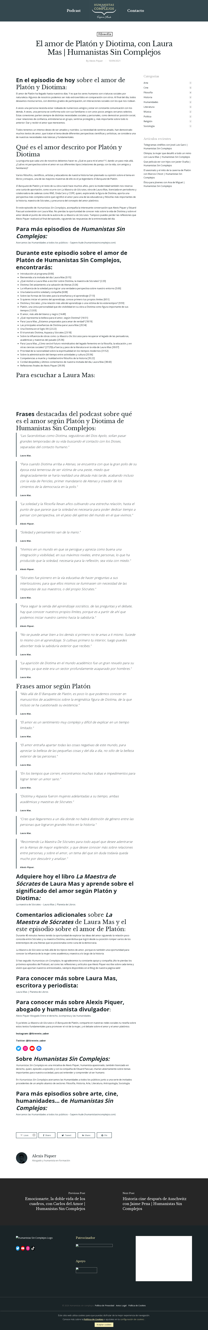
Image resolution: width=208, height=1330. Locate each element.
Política (147, 116)
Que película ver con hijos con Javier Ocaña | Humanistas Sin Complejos (167, 163)
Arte (146, 82)
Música (147, 111)
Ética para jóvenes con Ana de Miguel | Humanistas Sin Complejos (164, 184)
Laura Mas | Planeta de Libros (32, 991)
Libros (71, 904)
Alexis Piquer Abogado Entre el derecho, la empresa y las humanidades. (53, 1015)
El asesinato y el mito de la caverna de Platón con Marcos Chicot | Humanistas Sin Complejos (167, 174)
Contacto (135, 10)
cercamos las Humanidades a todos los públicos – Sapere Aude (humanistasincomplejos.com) (66, 242)
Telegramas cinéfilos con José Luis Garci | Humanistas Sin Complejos (166, 146)
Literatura (149, 106)
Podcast (74, 10)
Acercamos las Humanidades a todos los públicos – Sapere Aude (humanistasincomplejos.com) (66, 1114)
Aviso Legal (121, 1305)
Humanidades (151, 102)
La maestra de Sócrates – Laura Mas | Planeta (41, 904)
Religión (148, 121)
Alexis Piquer (96, 60)
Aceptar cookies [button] (104, 1324)
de (67, 904)
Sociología (149, 126)
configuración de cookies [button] (132, 1319)
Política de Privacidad (104, 1305)
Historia (148, 97)
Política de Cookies (137, 1305)
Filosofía (104, 34)
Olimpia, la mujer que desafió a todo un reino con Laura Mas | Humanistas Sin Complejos (167, 155)
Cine (146, 87)
